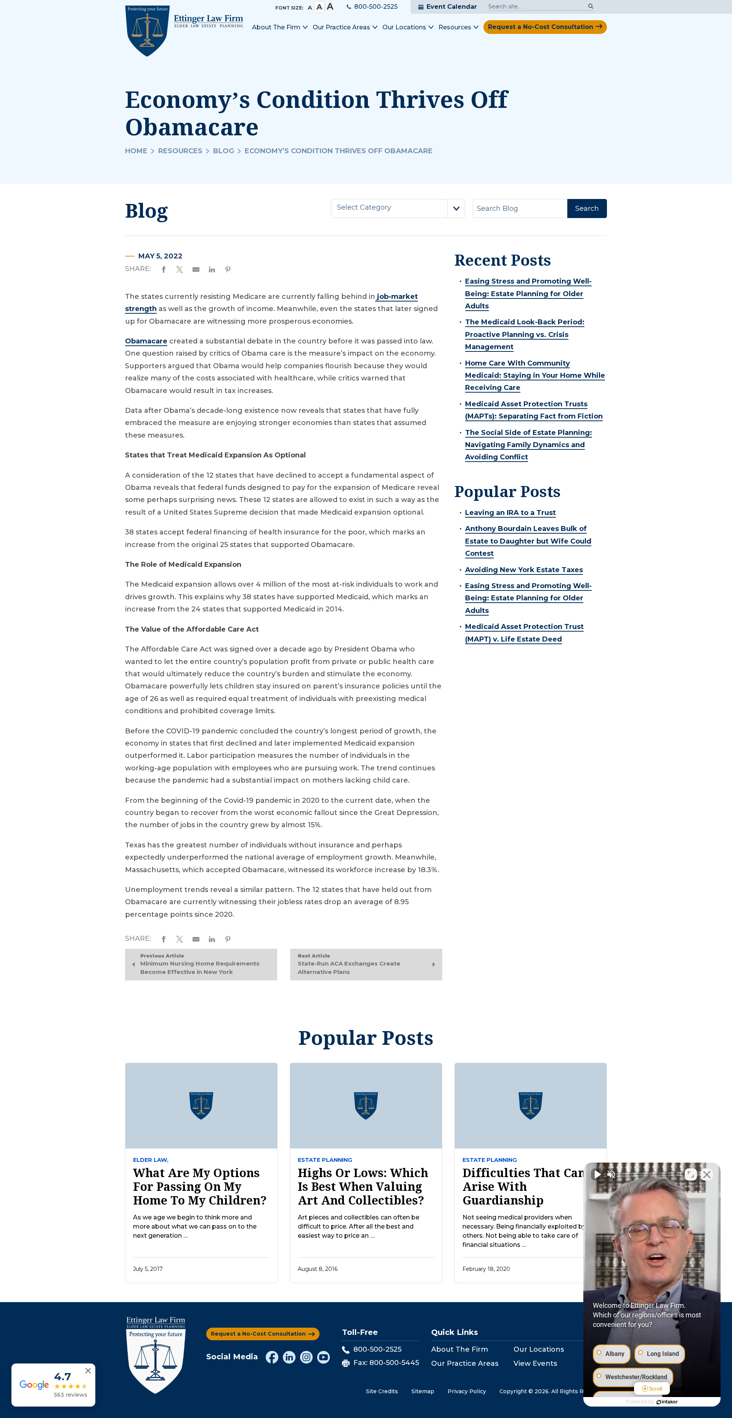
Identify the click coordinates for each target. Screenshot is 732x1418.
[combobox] (398, 208)
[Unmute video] (597, 1174)
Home (136, 151)
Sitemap (422, 1391)
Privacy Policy (467, 1391)
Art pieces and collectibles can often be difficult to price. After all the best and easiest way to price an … (358, 1226)
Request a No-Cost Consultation (540, 26)
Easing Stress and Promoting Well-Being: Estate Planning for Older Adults (528, 293)
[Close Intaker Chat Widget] (707, 1174)
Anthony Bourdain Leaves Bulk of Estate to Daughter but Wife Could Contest (528, 541)
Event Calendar (452, 6)
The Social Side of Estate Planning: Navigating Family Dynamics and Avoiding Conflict (528, 445)
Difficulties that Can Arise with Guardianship (524, 1186)
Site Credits (382, 1391)
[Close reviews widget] (88, 1371)
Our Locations (539, 1349)
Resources (180, 151)
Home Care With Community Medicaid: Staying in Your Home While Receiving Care (535, 375)
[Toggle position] (691, 1174)
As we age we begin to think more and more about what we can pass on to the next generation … (195, 1226)
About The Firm (459, 1349)
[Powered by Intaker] (667, 1402)
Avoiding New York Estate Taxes (524, 570)
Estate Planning (325, 1160)
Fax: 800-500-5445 (386, 1363)
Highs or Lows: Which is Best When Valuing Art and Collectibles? (363, 1186)
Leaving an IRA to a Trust (510, 512)
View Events (535, 1363)
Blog (223, 151)
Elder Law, (151, 1160)
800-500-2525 (376, 6)
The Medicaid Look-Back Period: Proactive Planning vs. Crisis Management (524, 334)
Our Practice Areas (464, 1363)
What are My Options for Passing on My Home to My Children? (200, 1186)
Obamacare (146, 341)
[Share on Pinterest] (228, 268)
